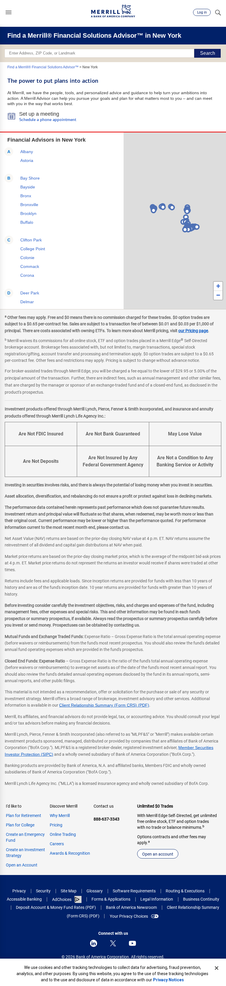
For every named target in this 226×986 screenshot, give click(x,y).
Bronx (25, 195)
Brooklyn (28, 213)
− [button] (218, 295)
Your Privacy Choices (129, 916)
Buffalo (26, 222)
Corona (27, 275)
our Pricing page (193, 330)
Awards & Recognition (70, 853)
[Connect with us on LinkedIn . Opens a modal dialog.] (93, 943)
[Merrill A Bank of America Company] (113, 11)
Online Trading (63, 834)
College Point (32, 248)
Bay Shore (30, 178)
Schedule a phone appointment (47, 120)
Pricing (56, 825)
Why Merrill (60, 815)
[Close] (216, 968)
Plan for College (20, 825)
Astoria (26, 160)
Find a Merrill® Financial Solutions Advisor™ (43, 67)
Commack (29, 266)
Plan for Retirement (23, 815)
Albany (26, 151)
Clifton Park (31, 240)
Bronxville (29, 204)
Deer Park (29, 293)
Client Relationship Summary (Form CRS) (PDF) (104, 705)
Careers (57, 843)
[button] (8, 12)
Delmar (27, 301)
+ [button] (218, 286)
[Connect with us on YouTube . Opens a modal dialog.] (132, 943)
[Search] (217, 12)
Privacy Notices (168, 979)
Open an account (157, 854)
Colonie (27, 257)
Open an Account (21, 865)
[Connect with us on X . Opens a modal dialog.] (113, 943)
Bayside (27, 187)
